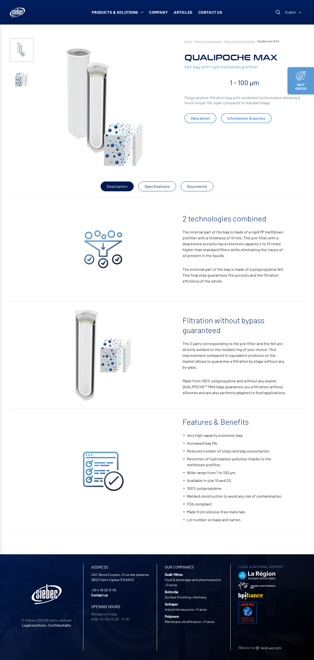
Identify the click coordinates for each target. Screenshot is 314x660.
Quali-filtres (174, 574)
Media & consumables (208, 41)
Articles (183, 12)
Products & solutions (115, 12)
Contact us (210, 12)
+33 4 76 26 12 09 (103, 590)
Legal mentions (34, 625)
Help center (300, 86)
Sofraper (171, 604)
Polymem (172, 616)
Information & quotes (246, 118)
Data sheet (200, 118)
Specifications (157, 186)
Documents (197, 186)
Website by (246, 648)
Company (158, 12)
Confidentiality (59, 625)
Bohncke (171, 592)
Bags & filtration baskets (239, 41)
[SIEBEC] (17, 12)
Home (188, 41)
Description (117, 186)
